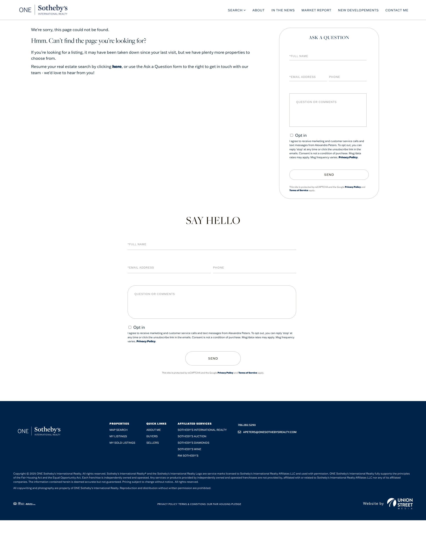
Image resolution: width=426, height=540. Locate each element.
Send (329, 175)
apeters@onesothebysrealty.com (270, 432)
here (117, 66)
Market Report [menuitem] (316, 10)
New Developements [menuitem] (358, 10)
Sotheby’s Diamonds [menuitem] (193, 443)
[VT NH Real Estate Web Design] (400, 503)
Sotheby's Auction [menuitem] (192, 436)
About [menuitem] (258, 10)
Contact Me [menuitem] (396, 10)
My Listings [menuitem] (118, 436)
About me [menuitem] (153, 430)
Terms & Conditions (192, 504)
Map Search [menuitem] (119, 430)
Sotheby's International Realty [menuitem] (202, 430)
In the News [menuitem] (283, 10)
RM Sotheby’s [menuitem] (188, 455)
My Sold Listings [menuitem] (122, 443)
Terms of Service (298, 190)
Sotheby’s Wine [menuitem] (189, 449)
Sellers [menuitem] (152, 443)
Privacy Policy (348, 157)
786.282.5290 (247, 425)
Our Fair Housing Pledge (224, 504)
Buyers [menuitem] (152, 436)
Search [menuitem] (235, 10)
